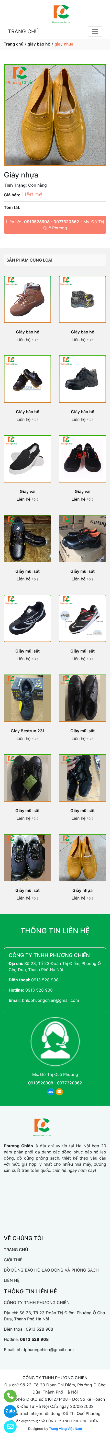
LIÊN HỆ (12, 1280)
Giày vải (27, 491)
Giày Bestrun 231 (28, 730)
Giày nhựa (82, 890)
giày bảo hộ (39, 44)
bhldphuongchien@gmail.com (50, 1000)
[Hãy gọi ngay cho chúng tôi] (7, 1396)
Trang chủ (14, 44)
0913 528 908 (45, 979)
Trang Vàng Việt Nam (65, 1429)
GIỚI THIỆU (15, 1259)
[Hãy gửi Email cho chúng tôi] (7, 1427)
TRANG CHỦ (23, 31)
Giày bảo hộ (27, 331)
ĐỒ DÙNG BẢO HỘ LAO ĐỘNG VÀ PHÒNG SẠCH (51, 1270)
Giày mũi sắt (27, 571)
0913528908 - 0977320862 (51, 221)
